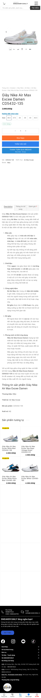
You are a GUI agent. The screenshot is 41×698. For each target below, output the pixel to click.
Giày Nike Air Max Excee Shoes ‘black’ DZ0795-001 (9, 598)
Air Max (27, 88)
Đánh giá (33, 206)
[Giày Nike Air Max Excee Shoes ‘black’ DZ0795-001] (11, 585)
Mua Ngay (20, 138)
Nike (8, 162)
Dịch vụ (4, 652)
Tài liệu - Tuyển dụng (8, 655)
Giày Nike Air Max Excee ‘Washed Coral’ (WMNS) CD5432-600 (29, 540)
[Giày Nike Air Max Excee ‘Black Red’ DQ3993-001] (11, 498)
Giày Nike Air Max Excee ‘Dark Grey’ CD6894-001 (28, 512)
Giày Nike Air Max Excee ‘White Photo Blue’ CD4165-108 (9, 478)
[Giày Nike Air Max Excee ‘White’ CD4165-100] (30, 465)
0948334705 (14, 614)
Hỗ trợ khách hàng (7, 649)
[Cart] (4, 3)
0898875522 (9, 612)
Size (3, 118)
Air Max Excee (29, 160)
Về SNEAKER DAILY (8, 658)
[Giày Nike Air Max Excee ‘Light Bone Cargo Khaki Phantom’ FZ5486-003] (11, 527)
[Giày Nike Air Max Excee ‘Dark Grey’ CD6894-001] (30, 498)
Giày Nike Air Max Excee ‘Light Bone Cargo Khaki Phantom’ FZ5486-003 (10, 541)
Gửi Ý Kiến (7, 632)
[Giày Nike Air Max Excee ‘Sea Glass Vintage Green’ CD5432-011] (30, 435)
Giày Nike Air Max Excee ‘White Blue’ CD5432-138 (9, 448)
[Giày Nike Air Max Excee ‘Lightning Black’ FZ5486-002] (11, 557)
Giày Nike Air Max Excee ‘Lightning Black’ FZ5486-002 (10, 570)
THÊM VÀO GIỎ (20, 144)
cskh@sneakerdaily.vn (32, 613)
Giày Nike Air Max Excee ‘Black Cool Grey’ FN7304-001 (28, 570)
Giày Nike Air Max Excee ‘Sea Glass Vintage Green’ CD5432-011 (28, 449)
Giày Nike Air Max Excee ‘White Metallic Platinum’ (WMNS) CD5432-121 (29, 599)
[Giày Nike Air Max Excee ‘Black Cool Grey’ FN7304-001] (30, 557)
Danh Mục (5, 647)
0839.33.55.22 (6, 672)
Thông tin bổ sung (20, 207)
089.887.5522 (11, 667)
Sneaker (13, 88)
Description (8, 206)
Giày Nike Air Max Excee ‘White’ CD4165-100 (30, 478)
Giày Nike (20, 88)
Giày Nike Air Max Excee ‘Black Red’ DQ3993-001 (9, 512)
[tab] (8, 208)
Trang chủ (5, 88)
